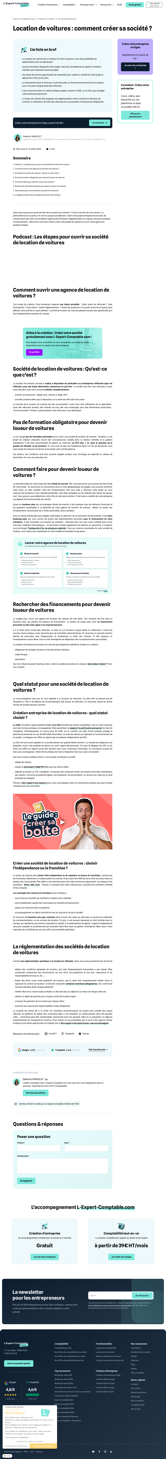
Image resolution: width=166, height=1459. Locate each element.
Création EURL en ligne (105, 1383)
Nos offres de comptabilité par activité (71, 1352)
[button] (7, 1456)
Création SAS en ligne (105, 1392)
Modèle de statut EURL (64, 1379)
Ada (32, 885)
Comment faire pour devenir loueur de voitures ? (35, 182)
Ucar (37, 885)
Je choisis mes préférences (16, 1446)
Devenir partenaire (138, 1392)
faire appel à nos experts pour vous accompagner (85, 1023)
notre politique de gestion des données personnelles (109, 1305)
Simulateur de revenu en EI (66, 1387)
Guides (134, 1356)
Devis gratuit (135, 4)
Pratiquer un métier (46, 19)
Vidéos (134, 1369)
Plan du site (136, 1409)
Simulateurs (136, 1348)
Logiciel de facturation (105, 1352)
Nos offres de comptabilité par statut (70, 1356)
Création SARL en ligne (105, 1387)
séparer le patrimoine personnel (86, 728)
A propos (134, 1384)
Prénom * (21, 1143)
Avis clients (135, 1388)
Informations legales (12, 1452)
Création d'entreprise (47, 4)
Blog (133, 1364)
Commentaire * (23, 1156)
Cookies (39, 1452)
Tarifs (119, 4)
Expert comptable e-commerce (68, 1421)
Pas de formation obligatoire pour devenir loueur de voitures (40, 177)
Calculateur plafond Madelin (66, 1396)
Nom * (67, 1143)
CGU (32, 1452)
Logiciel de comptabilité (106, 1348)
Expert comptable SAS (64, 1400)
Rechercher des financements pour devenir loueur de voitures (40, 186)
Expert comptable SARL (64, 1404)
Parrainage (135, 1397)
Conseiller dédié (138, 1405)
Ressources (106, 4)
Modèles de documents (140, 1352)
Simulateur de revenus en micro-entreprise (72, 1392)
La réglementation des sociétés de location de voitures (37, 195)
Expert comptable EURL (64, 1408)
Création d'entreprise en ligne (108, 1375)
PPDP (25, 1452)
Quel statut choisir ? (97, 664)
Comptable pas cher (63, 1348)
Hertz (26, 885)
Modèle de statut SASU (64, 1383)
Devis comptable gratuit (18, 1363)
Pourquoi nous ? (87, 4)
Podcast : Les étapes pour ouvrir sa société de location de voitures (42, 164)
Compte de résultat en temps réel (110, 1360)
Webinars (135, 1360)
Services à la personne (67, 19)
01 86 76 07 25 (10, 1353)
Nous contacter (137, 1401)
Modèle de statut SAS (63, 1375)
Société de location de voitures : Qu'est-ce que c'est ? (37, 173)
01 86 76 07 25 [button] (154, 6)
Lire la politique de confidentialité (17, 1437)
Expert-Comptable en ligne (24, 19)
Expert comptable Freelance (66, 1416)
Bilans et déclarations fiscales (108, 1356)
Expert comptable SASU (64, 1412)
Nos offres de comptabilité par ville (69, 1360)
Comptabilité (69, 4)
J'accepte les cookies (43, 1446)
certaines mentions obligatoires (81, 984)
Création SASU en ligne (105, 1379)
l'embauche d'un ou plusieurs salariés (47, 528)
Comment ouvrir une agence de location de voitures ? (37, 169)
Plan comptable (137, 1373)
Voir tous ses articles (35, 1093)
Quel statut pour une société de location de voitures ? (37, 191)
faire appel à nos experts (34, 783)
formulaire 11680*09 (34, 767)
